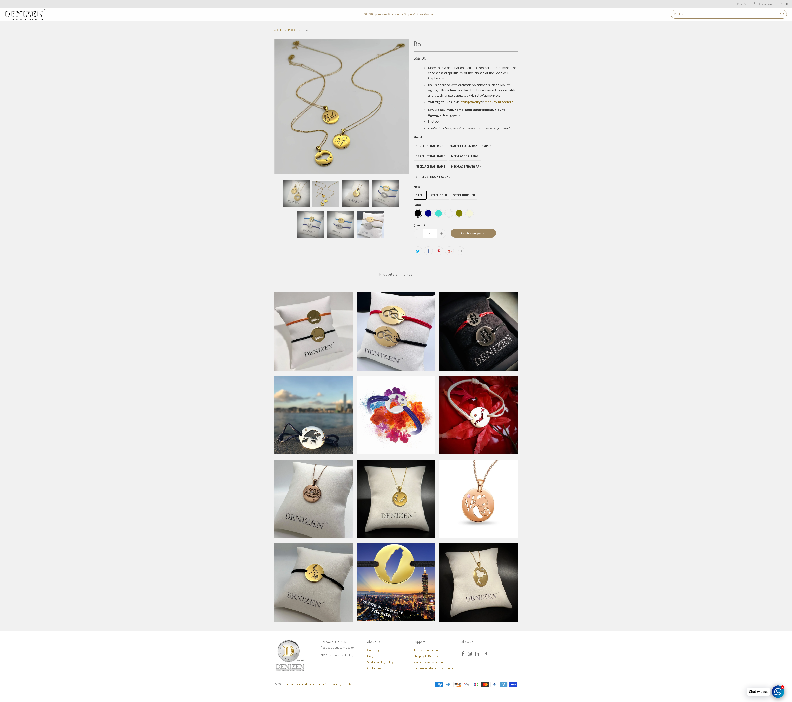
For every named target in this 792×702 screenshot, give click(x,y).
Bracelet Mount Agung (433, 176)
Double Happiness (478, 331)
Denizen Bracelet (296, 684)
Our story (373, 650)
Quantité (419, 225)
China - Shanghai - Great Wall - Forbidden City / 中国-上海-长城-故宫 (313, 331)
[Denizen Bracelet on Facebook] (463, 653)
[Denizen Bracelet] (65, 14)
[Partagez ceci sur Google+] (449, 250)
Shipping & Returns (426, 656)
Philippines (313, 582)
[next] (402, 106)
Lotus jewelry (313, 499)
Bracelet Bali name (430, 156)
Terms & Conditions (427, 650)
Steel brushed (464, 195)
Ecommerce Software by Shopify (330, 684)
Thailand (478, 582)
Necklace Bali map (465, 156)
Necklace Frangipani (466, 166)
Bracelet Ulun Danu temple (470, 146)
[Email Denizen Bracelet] (484, 653)
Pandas (478, 499)
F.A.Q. (370, 656)
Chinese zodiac (396, 331)
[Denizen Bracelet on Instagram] (470, 653)
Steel (420, 195)
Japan (478, 415)
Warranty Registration (428, 662)
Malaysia (396, 499)
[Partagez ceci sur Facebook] (428, 250)
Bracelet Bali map (429, 146)
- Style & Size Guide (417, 14)
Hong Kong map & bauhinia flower (313, 415)
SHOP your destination (381, 14)
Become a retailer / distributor (434, 668)
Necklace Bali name (430, 166)
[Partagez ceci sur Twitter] (418, 250)
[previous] (281, 106)
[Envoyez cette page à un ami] (460, 250)
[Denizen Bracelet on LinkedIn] (477, 653)
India (396, 415)
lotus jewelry (470, 102)
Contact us (374, 668)
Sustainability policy (380, 662)
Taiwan (396, 582)
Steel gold (438, 195)
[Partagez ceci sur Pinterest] (439, 250)
